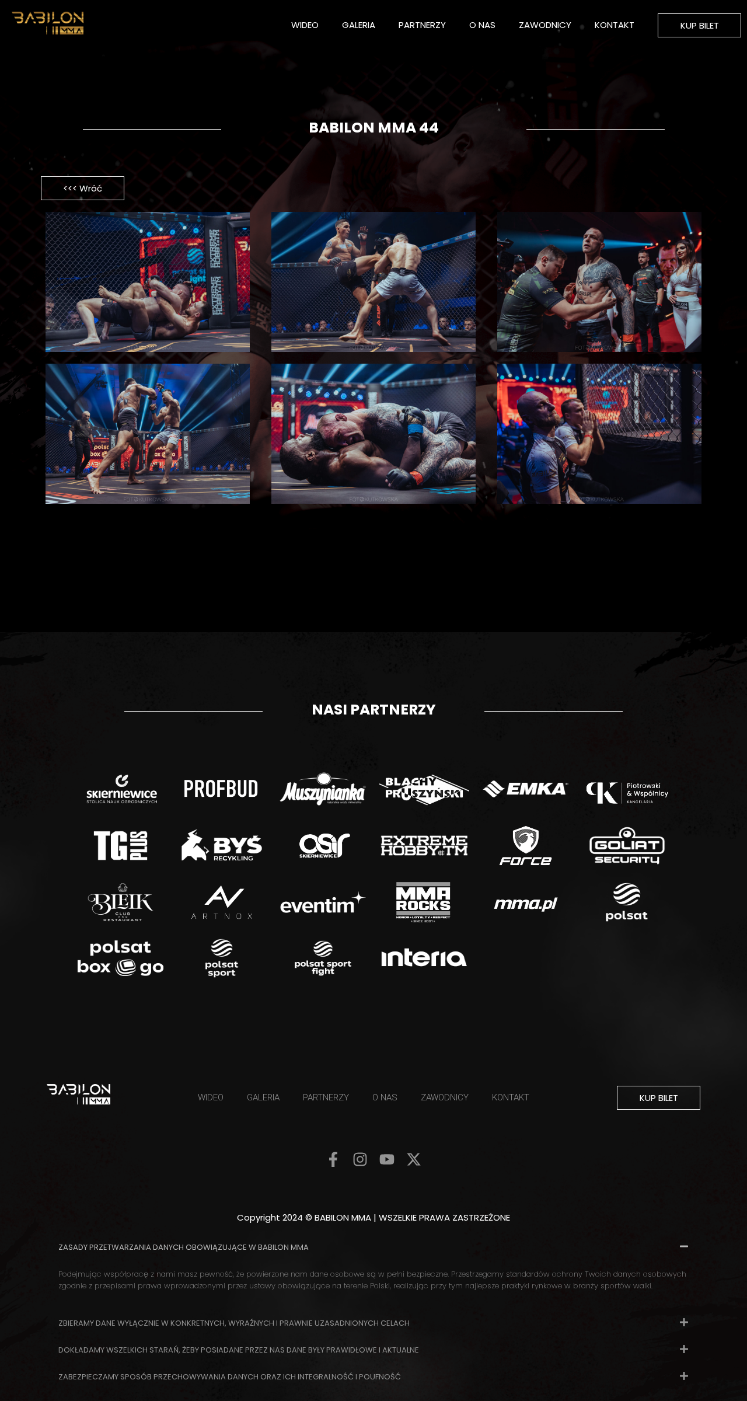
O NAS (482, 25)
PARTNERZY (422, 25)
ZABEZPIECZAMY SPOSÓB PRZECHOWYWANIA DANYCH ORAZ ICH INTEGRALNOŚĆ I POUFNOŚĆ (229, 1376)
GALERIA (358, 25)
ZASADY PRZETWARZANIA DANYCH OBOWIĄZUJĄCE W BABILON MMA (183, 1247)
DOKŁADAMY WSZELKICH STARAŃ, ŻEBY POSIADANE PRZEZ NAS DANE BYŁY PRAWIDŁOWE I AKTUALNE (238, 1349)
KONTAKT (614, 25)
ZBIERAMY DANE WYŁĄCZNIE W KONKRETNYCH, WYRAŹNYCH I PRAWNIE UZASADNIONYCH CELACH (234, 1323)
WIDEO (305, 25)
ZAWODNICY (545, 25)
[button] (373, 1246)
